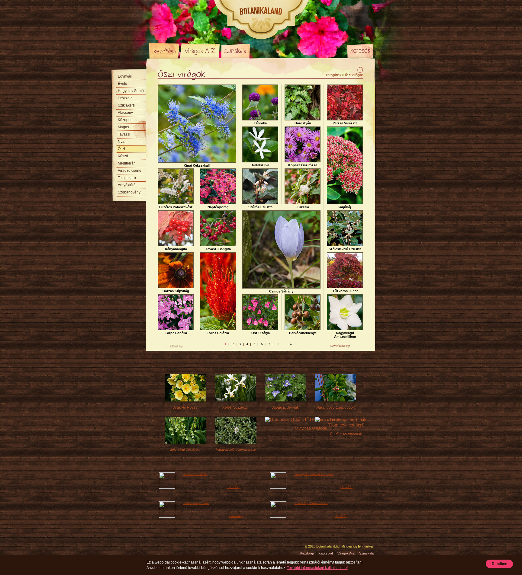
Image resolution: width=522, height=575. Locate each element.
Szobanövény (129, 192)
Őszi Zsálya (260, 333)
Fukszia (303, 207)
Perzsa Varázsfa (345, 123)
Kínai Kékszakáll (197, 165)
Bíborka (260, 123)
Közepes (125, 120)
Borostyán (303, 123)
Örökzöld (125, 98)
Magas (123, 127)
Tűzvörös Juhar (345, 291)
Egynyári (125, 76)
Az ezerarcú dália (195, 473)
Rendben (499, 564)
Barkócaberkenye (303, 333)
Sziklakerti (126, 105)
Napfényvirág (218, 207)
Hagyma (131, 91)
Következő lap (340, 345)
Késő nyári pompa (196, 502)
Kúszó (123, 156)
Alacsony (125, 112)
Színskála (235, 50)
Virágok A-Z (200, 50)
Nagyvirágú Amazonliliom (345, 334)
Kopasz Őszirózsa (302, 165)
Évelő (122, 83)
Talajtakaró (127, 178)
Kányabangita (176, 249)
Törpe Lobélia (176, 333)
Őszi (121, 149)
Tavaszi (124, 134)
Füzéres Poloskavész (176, 207)
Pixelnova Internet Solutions (163, 548)
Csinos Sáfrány (281, 291)
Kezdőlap (164, 50)
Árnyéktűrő (127, 185)
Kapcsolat (325, 553)
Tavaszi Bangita (218, 249)
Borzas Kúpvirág (176, 291)
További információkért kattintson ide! (317, 568)
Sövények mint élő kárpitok (314, 473)
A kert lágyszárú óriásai (311, 502)
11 (279, 344)
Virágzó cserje (129, 170)
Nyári (122, 141)
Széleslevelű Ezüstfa (345, 249)
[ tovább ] (233, 486)
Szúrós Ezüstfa (260, 207)
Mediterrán (127, 163)
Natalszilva (260, 165)
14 (290, 344)
